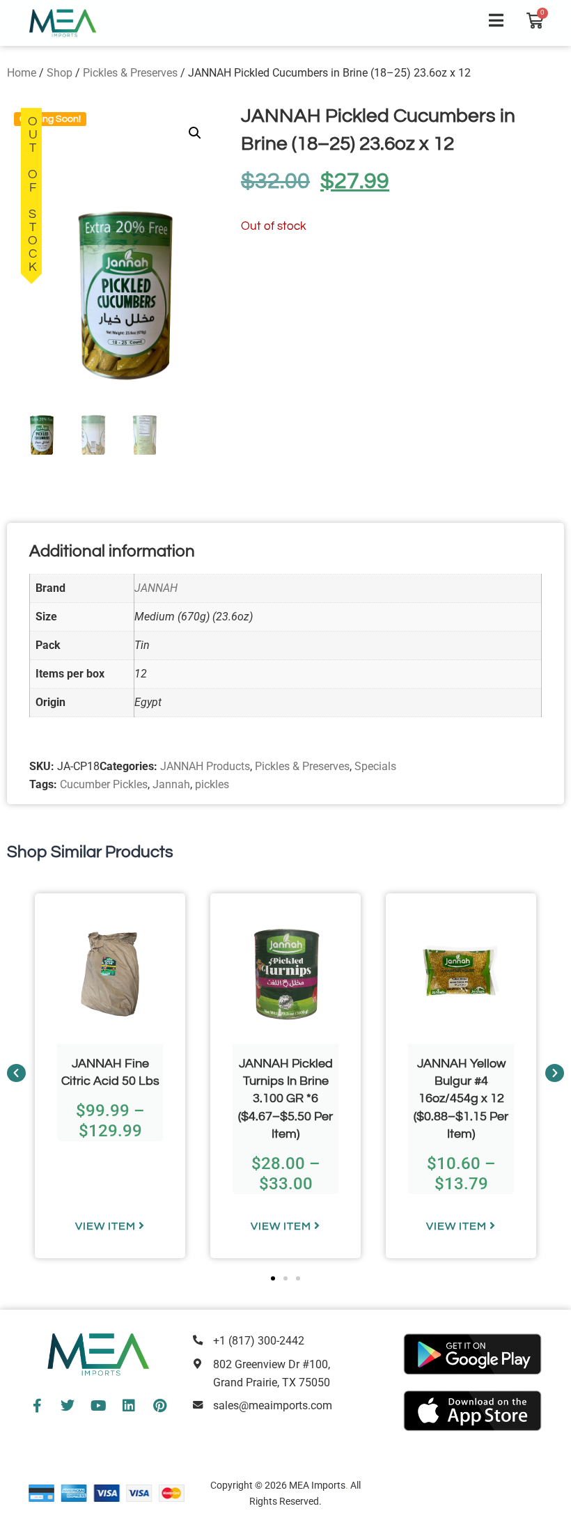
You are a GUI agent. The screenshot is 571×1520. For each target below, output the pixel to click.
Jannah (171, 784)
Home (21, 72)
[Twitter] (68, 1406)
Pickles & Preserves (130, 72)
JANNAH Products (205, 766)
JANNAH (156, 588)
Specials (375, 766)
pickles (212, 784)
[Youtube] (98, 1406)
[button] (195, 133)
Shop (59, 72)
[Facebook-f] (37, 1406)
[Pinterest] (159, 1406)
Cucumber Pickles (104, 784)
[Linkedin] (129, 1406)
